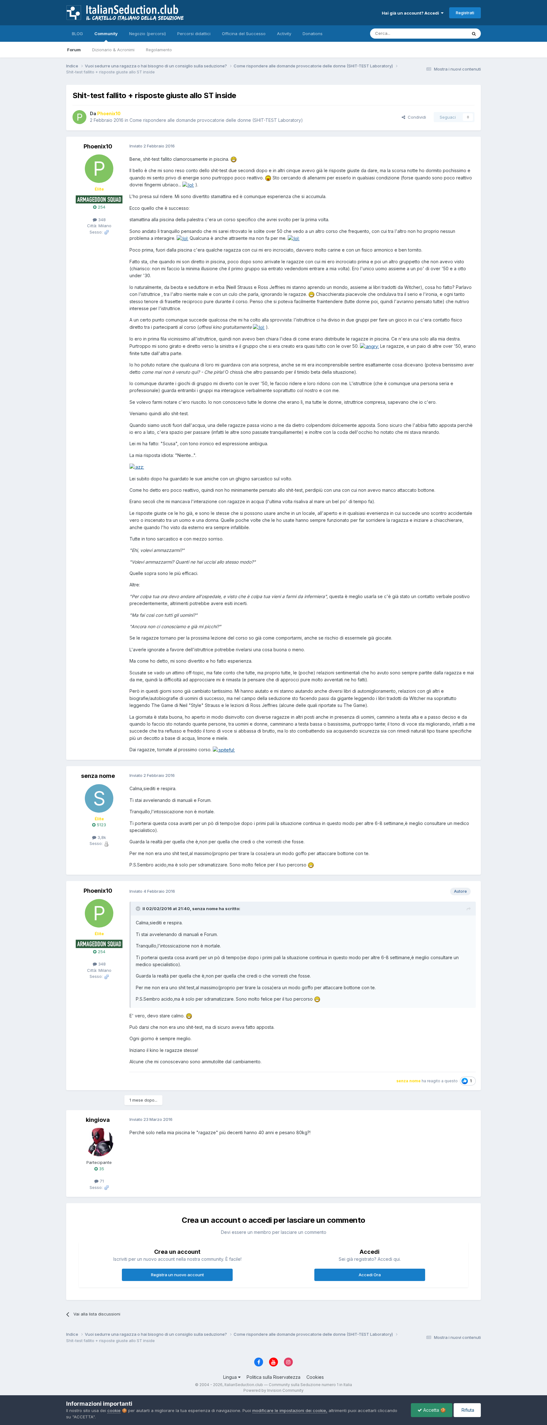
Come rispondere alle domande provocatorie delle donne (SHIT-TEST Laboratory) (216, 120)
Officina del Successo (244, 33)
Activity (284, 33)
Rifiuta (467, 1410)
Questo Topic (445, 33)
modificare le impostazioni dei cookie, (289, 1410)
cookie (114, 1410)
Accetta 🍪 (434, 1410)
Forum (74, 49)
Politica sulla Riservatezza (273, 1377)
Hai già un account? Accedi (411, 13)
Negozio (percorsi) (147, 33)
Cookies (315, 1377)
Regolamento (159, 49)
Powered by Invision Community (273, 1390)
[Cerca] (474, 33)
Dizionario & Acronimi (113, 49)
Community (106, 33)
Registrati (465, 12)
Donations (313, 33)
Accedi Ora (370, 1274)
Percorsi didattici (194, 33)
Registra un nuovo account (177, 1274)
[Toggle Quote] (138, 908)
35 (101, 1168)
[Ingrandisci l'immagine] (233, 159)
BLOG (77, 33)
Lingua (230, 1377)
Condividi (415, 117)
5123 (101, 824)
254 (101, 206)
